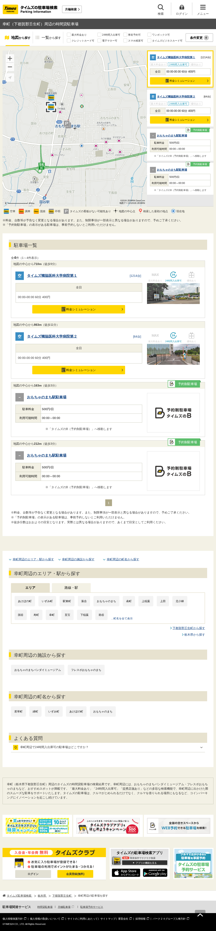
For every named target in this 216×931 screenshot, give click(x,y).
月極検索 (71, 9)
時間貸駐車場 (45, 906)
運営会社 (123, 918)
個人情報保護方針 (13, 918)
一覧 (51, 37)
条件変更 (198, 37)
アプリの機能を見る (146, 863)
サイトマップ (108, 918)
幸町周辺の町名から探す (123, 559)
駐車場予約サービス (91, 906)
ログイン (33, 874)
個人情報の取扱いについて (45, 918)
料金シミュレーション (182, 80)
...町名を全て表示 (122, 618)
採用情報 (140, 918)
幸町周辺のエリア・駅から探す (33, 559)
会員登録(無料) (75, 874)
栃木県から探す (194, 634)
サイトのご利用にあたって (83, 918)
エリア (30, 587)
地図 (21, 37)
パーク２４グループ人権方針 (169, 918)
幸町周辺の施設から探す (78, 559)
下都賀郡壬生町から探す (189, 628)
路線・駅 (71, 587)
